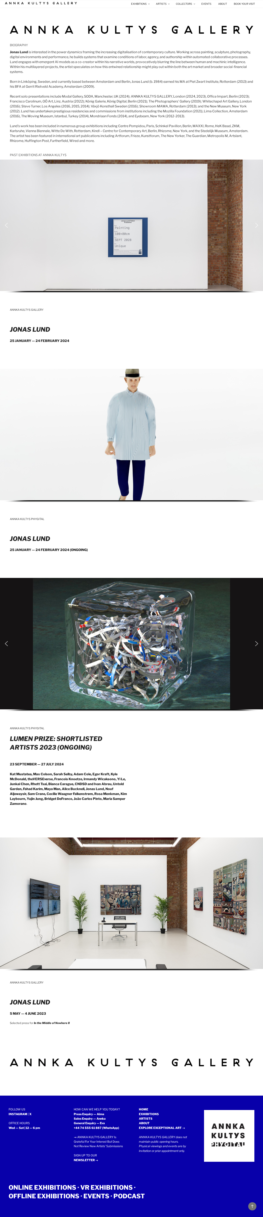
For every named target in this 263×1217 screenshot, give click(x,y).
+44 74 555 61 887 (88, 1128)
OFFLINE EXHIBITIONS (44, 1196)
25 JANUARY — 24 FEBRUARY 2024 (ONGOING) (49, 550)
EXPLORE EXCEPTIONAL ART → (162, 1128)
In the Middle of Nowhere (50, 1023)
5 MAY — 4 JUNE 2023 (28, 1014)
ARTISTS (161, 3)
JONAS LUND (30, 329)
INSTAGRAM (18, 1114)
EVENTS (206, 3)
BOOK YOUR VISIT (244, 3)
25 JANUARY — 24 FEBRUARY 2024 (39, 341)
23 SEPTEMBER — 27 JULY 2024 (37, 764)
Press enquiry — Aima (89, 1114)
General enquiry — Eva (89, 1123)
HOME (143, 1109)
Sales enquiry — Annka (90, 1118)
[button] (6, 225)
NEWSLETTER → (86, 1160)
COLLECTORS (184, 3)
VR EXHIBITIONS (106, 1187)
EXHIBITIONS (139, 3)
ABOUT (222, 3)
